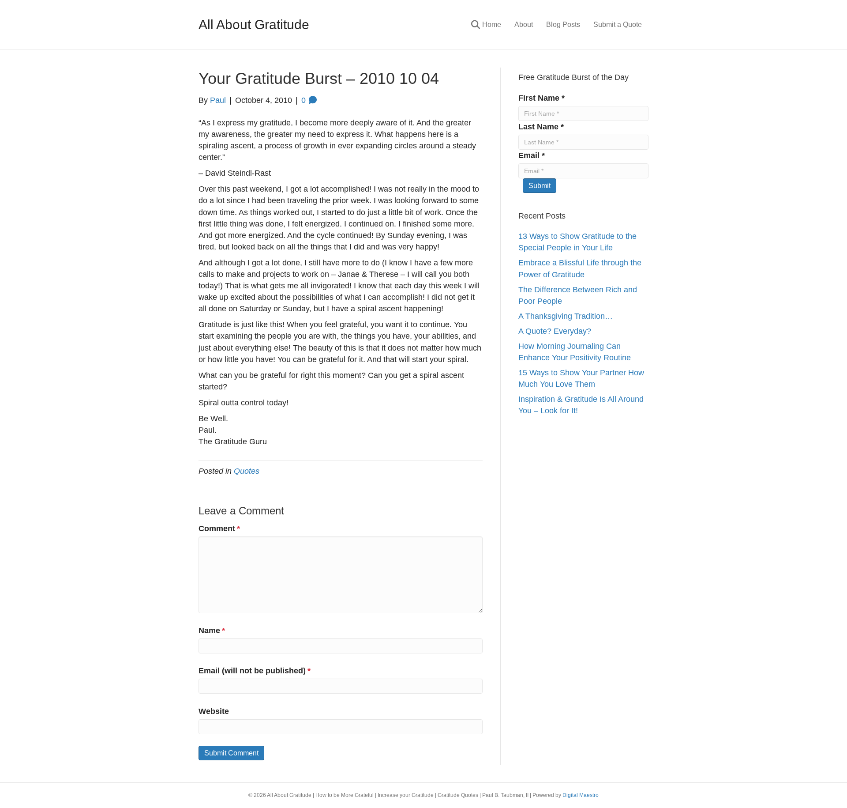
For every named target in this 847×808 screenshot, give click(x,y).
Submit (539, 185)
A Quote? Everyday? (554, 331)
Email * (531, 155)
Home (491, 24)
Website (214, 711)
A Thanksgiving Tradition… (565, 316)
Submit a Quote (617, 24)
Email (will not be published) (255, 670)
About (523, 24)
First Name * (541, 98)
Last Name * (541, 126)
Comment (219, 528)
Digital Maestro (580, 795)
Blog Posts (563, 24)
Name (212, 630)
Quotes (246, 471)
